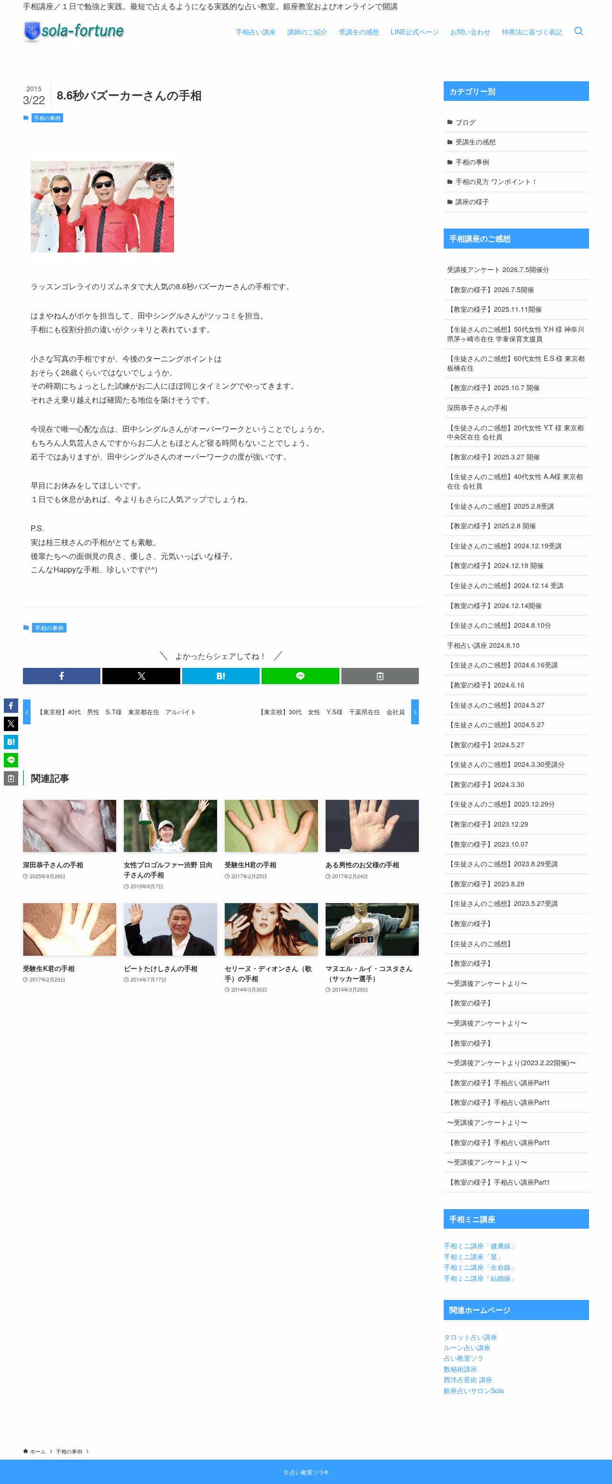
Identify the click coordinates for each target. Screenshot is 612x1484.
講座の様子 (472, 201)
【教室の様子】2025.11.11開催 (494, 309)
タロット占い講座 (470, 1337)
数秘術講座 (460, 1369)
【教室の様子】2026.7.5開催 (490, 289)
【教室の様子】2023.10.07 (487, 844)
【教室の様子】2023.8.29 (486, 883)
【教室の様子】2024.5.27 (486, 744)
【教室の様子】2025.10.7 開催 (493, 387)
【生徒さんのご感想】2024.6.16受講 (502, 664)
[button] (61, 676)
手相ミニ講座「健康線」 (480, 1245)
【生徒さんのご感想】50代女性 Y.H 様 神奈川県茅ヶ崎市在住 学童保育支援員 (515, 333)
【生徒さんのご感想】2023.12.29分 (501, 803)
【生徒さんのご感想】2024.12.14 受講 (505, 585)
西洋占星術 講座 (468, 1379)
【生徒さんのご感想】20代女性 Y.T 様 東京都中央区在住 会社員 (515, 432)
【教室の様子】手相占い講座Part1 (498, 1082)
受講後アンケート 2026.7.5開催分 (498, 269)
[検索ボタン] (578, 31)
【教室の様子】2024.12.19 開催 (495, 565)
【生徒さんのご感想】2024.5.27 (496, 704)
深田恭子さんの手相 (477, 407)
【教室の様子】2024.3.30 (486, 784)
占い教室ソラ (464, 1358)
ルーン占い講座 (467, 1347)
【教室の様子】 (470, 923)
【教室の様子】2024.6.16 (486, 684)
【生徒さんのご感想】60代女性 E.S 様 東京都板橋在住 (516, 362)
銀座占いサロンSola (474, 1390)
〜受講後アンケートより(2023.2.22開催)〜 (511, 1062)
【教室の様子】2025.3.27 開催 (493, 456)
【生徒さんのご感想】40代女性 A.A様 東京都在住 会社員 (515, 481)
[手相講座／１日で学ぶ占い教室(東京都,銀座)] (74, 31)
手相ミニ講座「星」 (474, 1256)
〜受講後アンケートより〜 (487, 983)
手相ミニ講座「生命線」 (480, 1267)
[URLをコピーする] (380, 676)
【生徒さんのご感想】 (480, 943)
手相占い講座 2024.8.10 (483, 645)
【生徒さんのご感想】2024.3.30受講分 (506, 764)
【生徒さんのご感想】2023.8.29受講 (502, 863)
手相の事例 (47, 117)
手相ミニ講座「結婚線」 (480, 1278)
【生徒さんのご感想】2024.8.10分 (499, 625)
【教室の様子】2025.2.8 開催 (491, 525)
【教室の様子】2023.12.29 (487, 824)
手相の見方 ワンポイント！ (497, 181)
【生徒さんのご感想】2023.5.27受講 (502, 903)
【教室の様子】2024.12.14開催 (494, 605)
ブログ (466, 122)
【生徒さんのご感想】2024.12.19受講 (504, 545)
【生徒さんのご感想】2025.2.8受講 (500, 506)
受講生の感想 (476, 141)
